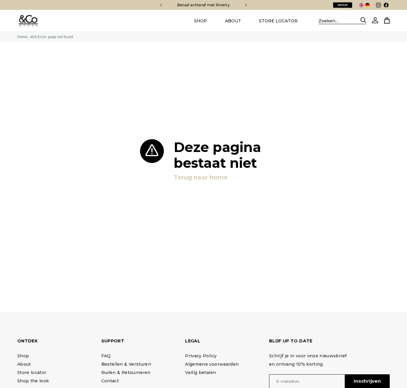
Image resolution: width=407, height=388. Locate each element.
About (24, 364)
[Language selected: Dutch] (365, 5)
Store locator (278, 21)
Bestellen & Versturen (126, 364)
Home (22, 36)
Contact (110, 381)
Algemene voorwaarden (212, 364)
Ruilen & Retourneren (126, 372)
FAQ (106, 355)
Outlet (343, 5)
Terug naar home (201, 177)
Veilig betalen (200, 372)
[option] (362, 5)
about (233, 21)
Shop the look (33, 381)
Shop (200, 21)
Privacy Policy (201, 355)
